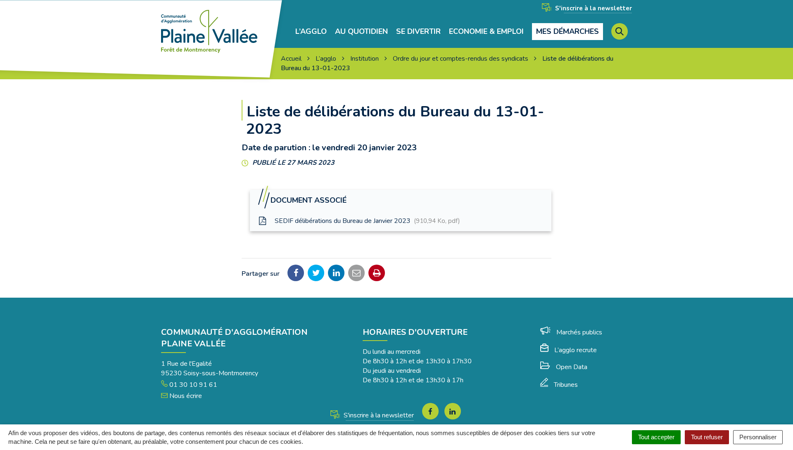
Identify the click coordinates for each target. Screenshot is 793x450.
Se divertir (418, 31)
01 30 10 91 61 (192, 384)
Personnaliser (757, 437)
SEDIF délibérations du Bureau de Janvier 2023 (366, 220)
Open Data (571, 367)
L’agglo (311, 31)
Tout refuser (707, 437)
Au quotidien (361, 31)
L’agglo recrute (575, 350)
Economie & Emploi (486, 31)
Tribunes (566, 384)
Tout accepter (656, 437)
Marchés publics (579, 332)
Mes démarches (567, 31)
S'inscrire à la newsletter (592, 8)
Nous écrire (185, 395)
